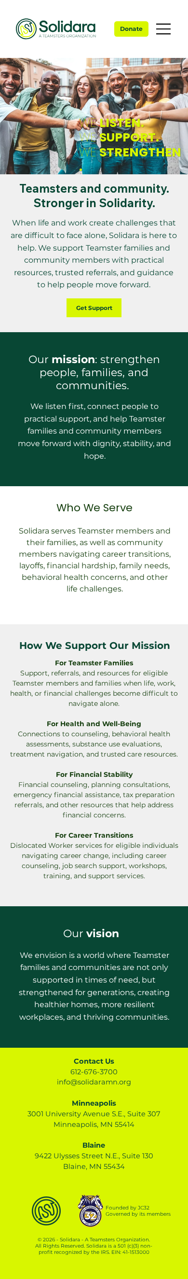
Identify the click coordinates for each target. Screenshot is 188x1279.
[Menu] (164, 29)
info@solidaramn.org (94, 1082)
